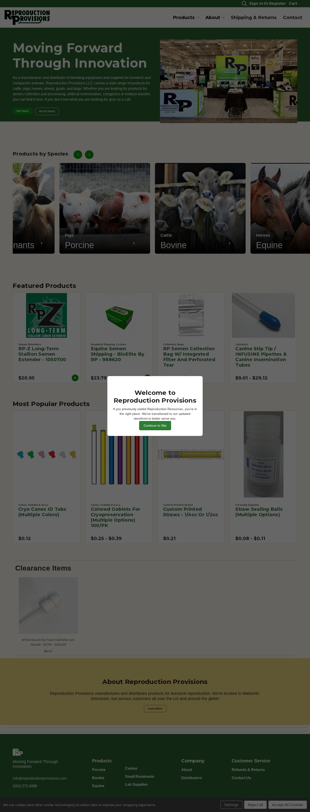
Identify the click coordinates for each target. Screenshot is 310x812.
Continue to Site (155, 425)
